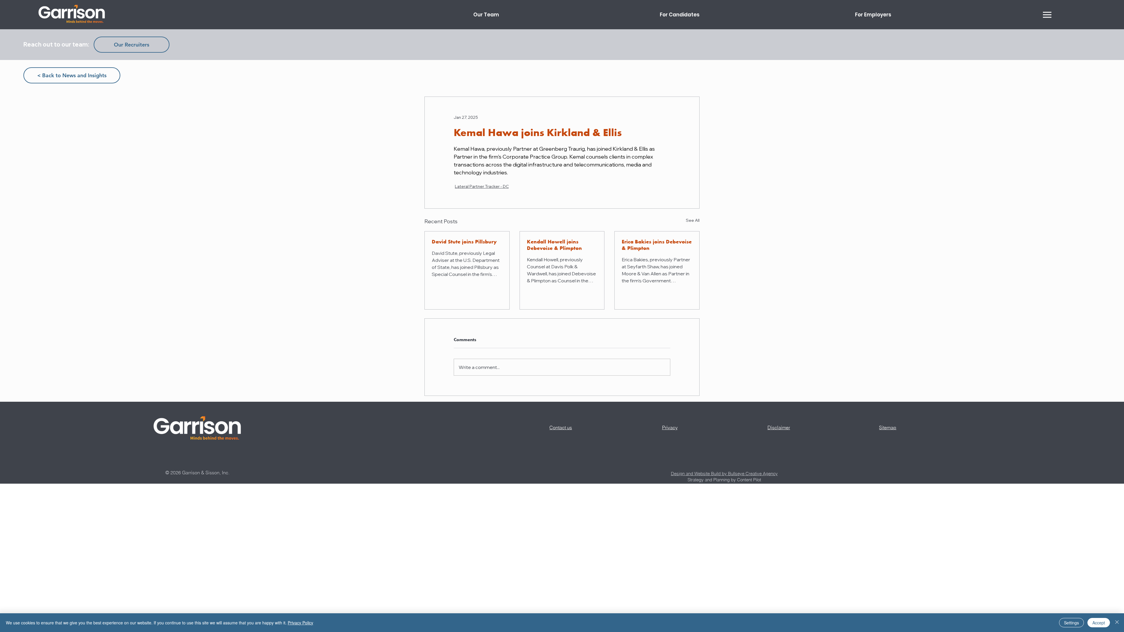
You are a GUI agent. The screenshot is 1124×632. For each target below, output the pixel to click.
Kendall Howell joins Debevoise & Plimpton (554, 244)
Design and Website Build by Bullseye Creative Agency (724, 473)
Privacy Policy (300, 623)
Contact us (560, 427)
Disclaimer (778, 427)
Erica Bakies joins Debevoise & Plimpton (657, 244)
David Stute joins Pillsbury (464, 241)
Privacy (670, 427)
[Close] (1116, 622)
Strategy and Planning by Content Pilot (724, 479)
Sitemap (887, 427)
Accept (1098, 623)
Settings (1071, 623)
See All (693, 220)
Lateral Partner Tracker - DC (482, 186)
